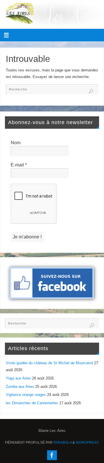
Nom (16, 142)
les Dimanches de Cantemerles (32, 403)
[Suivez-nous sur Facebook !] (52, 455)
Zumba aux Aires (20, 387)
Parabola (62, 443)
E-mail (19, 164)
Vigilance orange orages (26, 395)
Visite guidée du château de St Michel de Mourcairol (49, 363)
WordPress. (87, 443)
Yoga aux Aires (18, 378)
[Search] (91, 91)
